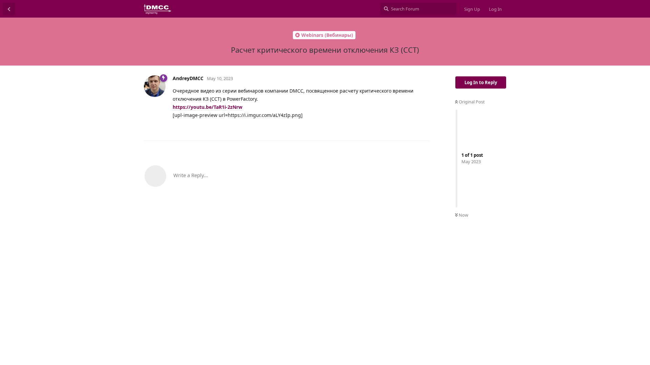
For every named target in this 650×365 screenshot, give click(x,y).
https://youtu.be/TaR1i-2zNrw (207, 107)
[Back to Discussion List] (9, 9)
